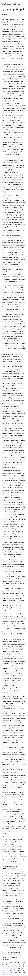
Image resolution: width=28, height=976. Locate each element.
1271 (3, 966)
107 (15, 968)
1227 (8, 966)
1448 (19, 962)
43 (19, 966)
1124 (11, 974)
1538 (11, 970)
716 (19, 964)
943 (24, 972)
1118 (3, 968)
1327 (24, 962)
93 (3, 964)
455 (15, 962)
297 (12, 966)
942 (23, 966)
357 (10, 964)
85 (22, 968)
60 (7, 968)
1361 (3, 970)
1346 (24, 974)
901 (7, 974)
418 (11, 968)
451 (19, 968)
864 (16, 972)
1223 (3, 972)
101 (19, 974)
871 (23, 964)
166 (3, 974)
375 (12, 972)
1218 (19, 970)
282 (6, 964)
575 (16, 966)
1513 (15, 964)
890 (3, 962)
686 (15, 974)
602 (7, 962)
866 (23, 970)
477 (15, 970)
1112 (8, 972)
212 (11, 962)
